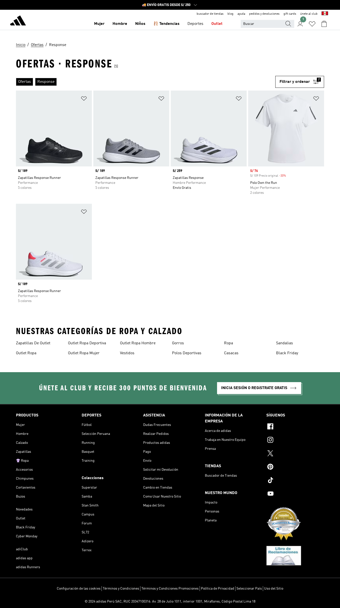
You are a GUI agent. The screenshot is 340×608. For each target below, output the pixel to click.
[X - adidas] (295, 454)
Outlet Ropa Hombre (138, 343)
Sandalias (284, 343)
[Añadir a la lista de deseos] (84, 99)
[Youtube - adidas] (295, 494)
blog (230, 13)
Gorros (178, 343)
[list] (145, 82)
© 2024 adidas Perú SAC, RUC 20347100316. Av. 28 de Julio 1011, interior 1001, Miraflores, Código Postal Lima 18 (170, 601)
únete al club (309, 13)
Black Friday (287, 353)
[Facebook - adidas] (295, 427)
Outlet (217, 24)
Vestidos (127, 353)
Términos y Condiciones (121, 588)
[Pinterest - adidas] (295, 467)
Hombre (120, 24)
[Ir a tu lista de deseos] (312, 24)
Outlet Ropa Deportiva (87, 343)
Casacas (231, 353)
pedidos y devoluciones (264, 13)
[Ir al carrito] (324, 24)
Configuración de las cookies (79, 588)
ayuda (241, 13)
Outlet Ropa (26, 353)
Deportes (195, 24)
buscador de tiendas (210, 13)
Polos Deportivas (186, 353)
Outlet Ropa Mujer (84, 353)
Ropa (228, 343)
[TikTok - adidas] (295, 481)
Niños (140, 24)
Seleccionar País (249, 588)
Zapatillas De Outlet (33, 343)
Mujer (99, 24)
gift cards (289, 13)
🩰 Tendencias (166, 24)
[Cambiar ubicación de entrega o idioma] (325, 14)
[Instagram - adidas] (295, 440)
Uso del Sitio (273, 588)
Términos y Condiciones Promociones (170, 588)
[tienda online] (18, 21)
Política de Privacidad (217, 588)
